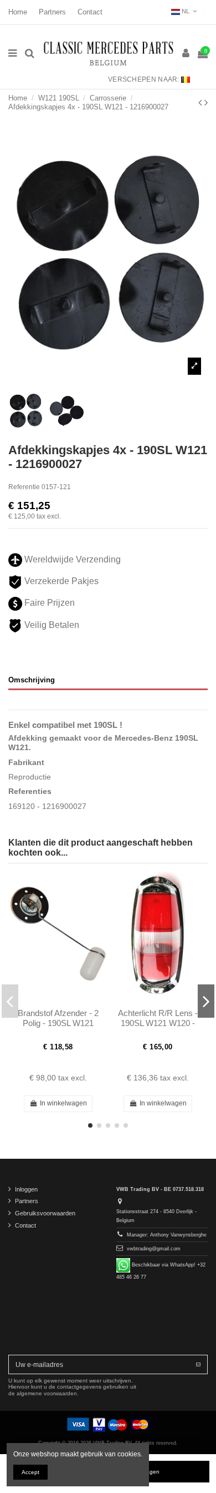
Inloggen (26, 1189)
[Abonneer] (198, 1364)
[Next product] (206, 102)
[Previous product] (201, 102)
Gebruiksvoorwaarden (45, 1213)
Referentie (24, 487)
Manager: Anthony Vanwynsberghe (167, 1235)
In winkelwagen (63, 1103)
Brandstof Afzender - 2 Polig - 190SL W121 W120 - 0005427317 (58, 1023)
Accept (30, 1472)
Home (18, 12)
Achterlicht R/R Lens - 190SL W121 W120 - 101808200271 (158, 1023)
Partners (53, 12)
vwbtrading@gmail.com (154, 1248)
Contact (90, 12)
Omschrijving (31, 680)
